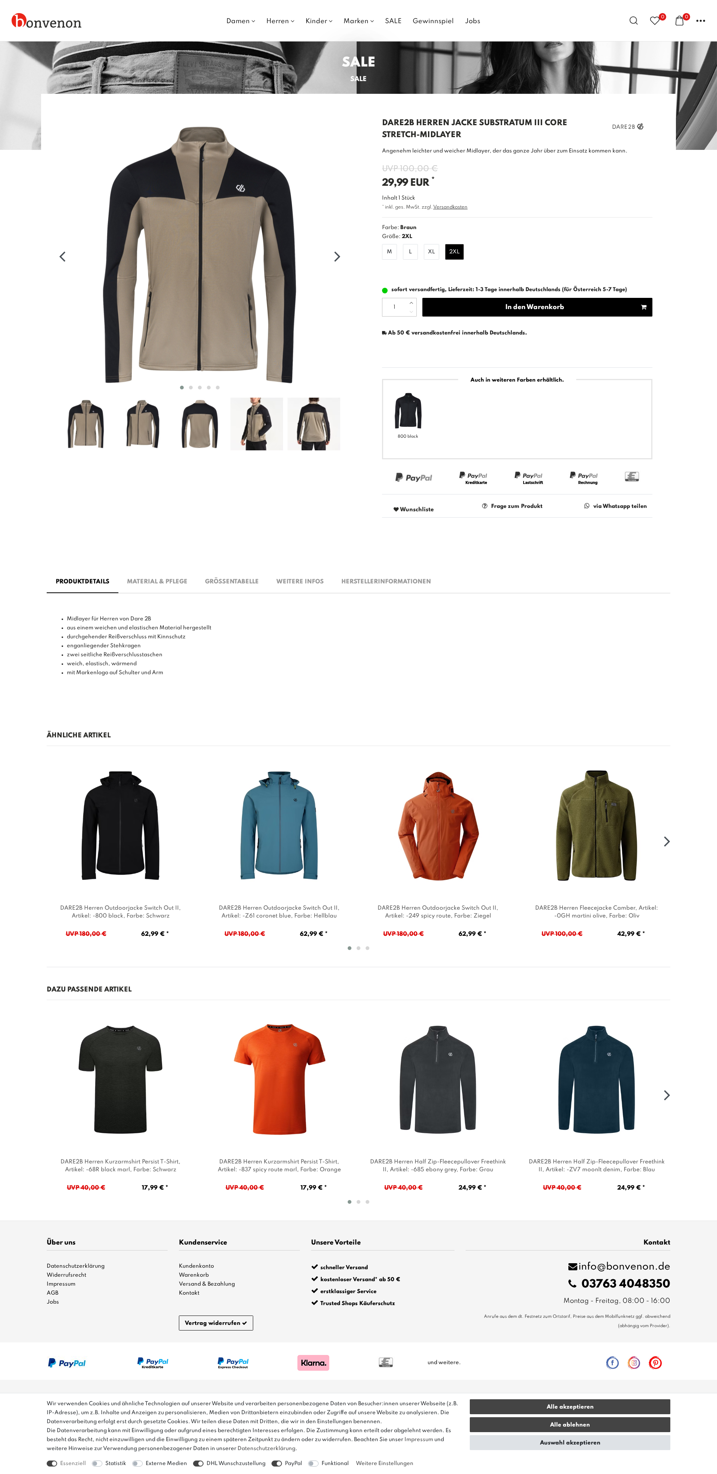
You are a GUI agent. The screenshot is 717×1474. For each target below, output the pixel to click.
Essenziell (73, 1463)
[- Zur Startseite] (46, 20)
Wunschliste (416, 510)
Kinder (317, 21)
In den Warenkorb (534, 307)
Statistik (115, 1463)
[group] (120, 825)
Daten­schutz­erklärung (266, 1448)
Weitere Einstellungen (384, 1463)
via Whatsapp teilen (620, 506)
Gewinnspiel (433, 21)
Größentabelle (232, 582)
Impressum (61, 1284)
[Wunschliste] (654, 20)
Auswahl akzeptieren (570, 1443)
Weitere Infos (300, 582)
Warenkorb (194, 1275)
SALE (393, 21)
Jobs (472, 21)
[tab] (82, 582)
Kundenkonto (196, 1266)
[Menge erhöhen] (411, 302)
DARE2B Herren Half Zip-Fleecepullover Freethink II (438, 1166)
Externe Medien (166, 1463)
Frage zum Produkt (517, 506)
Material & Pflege (157, 582)
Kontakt (189, 1293)
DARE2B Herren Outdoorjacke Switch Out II (120, 912)
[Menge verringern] (411, 311)
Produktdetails (82, 582)
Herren (278, 21)
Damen (238, 21)
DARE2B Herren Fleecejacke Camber (596, 912)
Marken (357, 21)
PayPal (293, 1463)
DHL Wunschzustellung (236, 1463)
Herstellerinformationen (386, 582)
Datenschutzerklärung (76, 1266)
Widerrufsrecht (66, 1275)
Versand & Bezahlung (207, 1284)
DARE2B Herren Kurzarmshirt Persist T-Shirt (120, 1166)
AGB (52, 1293)
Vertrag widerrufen (212, 1323)
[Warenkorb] (679, 20)
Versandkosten (450, 207)
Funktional (335, 1463)
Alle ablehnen (570, 1425)
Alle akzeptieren (570, 1407)
